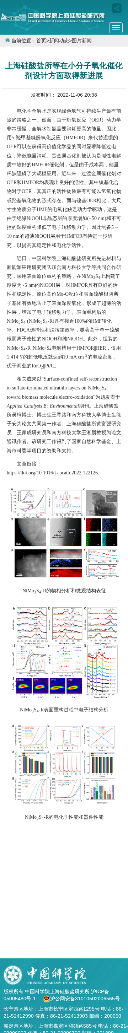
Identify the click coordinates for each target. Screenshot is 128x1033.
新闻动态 (59, 40)
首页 (41, 40)
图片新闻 (82, 40)
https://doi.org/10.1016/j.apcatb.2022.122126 (52, 472)
